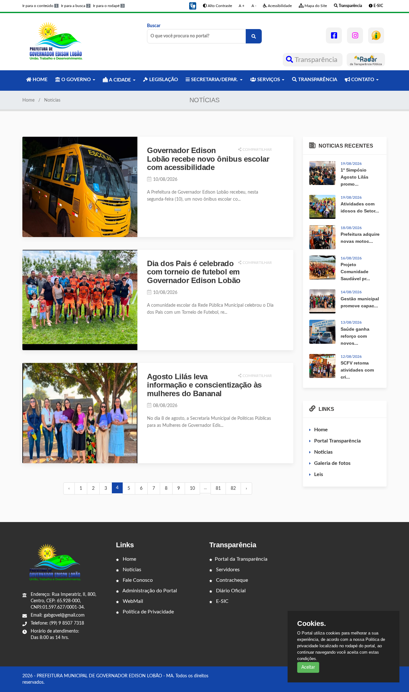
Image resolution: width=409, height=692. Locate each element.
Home (28, 100)
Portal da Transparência (241, 559)
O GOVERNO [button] (76, 79)
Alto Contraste (219, 6)
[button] (192, 6)
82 (233, 488)
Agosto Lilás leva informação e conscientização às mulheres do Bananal (204, 385)
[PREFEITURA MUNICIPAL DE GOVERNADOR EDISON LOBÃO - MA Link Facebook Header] (334, 35)
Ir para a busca (75, 6)
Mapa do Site (315, 6)
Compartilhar (257, 149)
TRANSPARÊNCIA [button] (317, 79)
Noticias (323, 452)
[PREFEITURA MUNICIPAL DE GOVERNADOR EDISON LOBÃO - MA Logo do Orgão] (56, 41)
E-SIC (221, 601)
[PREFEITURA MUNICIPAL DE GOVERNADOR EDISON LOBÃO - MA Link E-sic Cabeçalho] (376, 35)
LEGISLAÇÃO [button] (163, 79)
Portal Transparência (337, 440)
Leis (318, 474)
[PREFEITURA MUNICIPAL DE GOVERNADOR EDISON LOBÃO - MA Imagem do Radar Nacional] (366, 59)
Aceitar (308, 667)
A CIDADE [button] (120, 80)
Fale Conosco (137, 580)
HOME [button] (39, 79)
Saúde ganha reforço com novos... (355, 336)
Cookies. (311, 623)
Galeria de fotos (332, 463)
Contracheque (231, 580)
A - (253, 6)
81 (218, 488)
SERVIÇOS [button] (268, 79)
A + (241, 6)
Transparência (316, 59)
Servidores (227, 569)
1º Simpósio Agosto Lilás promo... (354, 177)
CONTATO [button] (362, 79)
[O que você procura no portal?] (254, 36)
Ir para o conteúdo (40, 6)
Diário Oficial (230, 590)
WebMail (132, 601)
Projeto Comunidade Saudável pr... (355, 271)
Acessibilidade (279, 6)
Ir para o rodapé (108, 6)
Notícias (131, 569)
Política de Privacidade (147, 611)
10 (192, 488)
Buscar (153, 26)
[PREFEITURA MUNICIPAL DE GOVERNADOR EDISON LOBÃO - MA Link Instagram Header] (355, 35)
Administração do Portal (149, 590)
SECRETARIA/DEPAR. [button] (214, 79)
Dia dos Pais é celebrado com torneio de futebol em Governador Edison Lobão (194, 272)
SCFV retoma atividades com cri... (357, 370)
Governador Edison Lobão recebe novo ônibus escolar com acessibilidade (208, 159)
